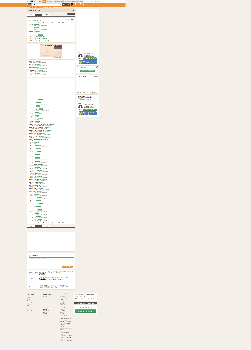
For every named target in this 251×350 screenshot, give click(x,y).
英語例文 (44, 1)
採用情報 (45, 313)
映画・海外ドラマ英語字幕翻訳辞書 (33, 273)
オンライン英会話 (67, 1)
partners (35, 188)
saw (33, 194)
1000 (60, 22)
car (35, 127)
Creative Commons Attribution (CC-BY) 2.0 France (54, 279)
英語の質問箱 (62, 313)
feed (34, 139)
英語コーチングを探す (73, 1)
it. (36, 191)
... (40, 38)
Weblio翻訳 (95, 76)
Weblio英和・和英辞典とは (32, 296)
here (33, 124)
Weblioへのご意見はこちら (80, 296)
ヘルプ (28, 305)
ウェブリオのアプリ (31, 310)
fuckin (38, 38)
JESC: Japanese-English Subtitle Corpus (46, 271)
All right (32, 99)
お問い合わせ (45, 296)
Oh (31, 124)
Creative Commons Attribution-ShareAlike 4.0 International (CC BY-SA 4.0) (58, 274)
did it (33, 157)
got (36, 203)
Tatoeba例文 (31, 278)
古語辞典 (61, 312)
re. (35, 61)
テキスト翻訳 (82, 76)
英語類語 (47, 1)
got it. (37, 136)
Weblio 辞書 (30, 7)
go (36, 124)
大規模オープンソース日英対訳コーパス (33, 282)
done (35, 130)
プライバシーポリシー (31, 300)
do (32, 27)
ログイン (80, 5)
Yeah (31, 136)
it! (35, 38)
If (30, 139)
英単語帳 (54, 1)
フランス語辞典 (63, 306)
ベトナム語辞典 (63, 310)
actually (41, 127)
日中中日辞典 (62, 302)
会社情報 (45, 312)
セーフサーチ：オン (70, 14)
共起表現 (50, 1)
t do (35, 191)
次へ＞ (63, 22)
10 (52, 22)
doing (35, 164)
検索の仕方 (29, 297)
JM (29, 286)
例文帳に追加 (36, 27)
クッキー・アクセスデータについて (33, 307)
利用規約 (28, 299)
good (41, 130)
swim (35, 35)
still (37, 99)
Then (31, 105)
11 (54, 22)
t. (34, 73)
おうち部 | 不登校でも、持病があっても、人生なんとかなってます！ (66, 337)
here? (43, 130)
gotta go (34, 176)
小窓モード (72, 5)
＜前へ (38, 22)
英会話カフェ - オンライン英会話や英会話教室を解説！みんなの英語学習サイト (66, 332)
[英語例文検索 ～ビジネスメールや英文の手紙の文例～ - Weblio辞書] (30, 1)
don (33, 73)
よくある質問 (89, 298)
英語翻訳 (61, 1)
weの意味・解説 (42, 7)
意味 (31, 14)
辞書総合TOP (29, 303)
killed (33, 38)
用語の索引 (33, 229)
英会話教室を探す (81, 1)
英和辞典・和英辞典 (36, 7)
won (33, 121)
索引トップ (29, 229)
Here (31, 145)
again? (40, 179)
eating (33, 102)
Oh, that (32, 127)
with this (39, 139)
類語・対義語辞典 (63, 296)
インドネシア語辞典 (63, 307)
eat (34, 185)
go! (35, 145)
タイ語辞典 (62, 309)
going (35, 209)
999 (58, 22)
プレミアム (75, 5)
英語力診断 (58, 1)
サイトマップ (29, 302)
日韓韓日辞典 (62, 304)
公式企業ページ (46, 310)
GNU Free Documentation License (65, 286)
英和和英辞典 (40, 1)
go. (32, 24)
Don (31, 31)
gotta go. (34, 197)
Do (31, 67)
